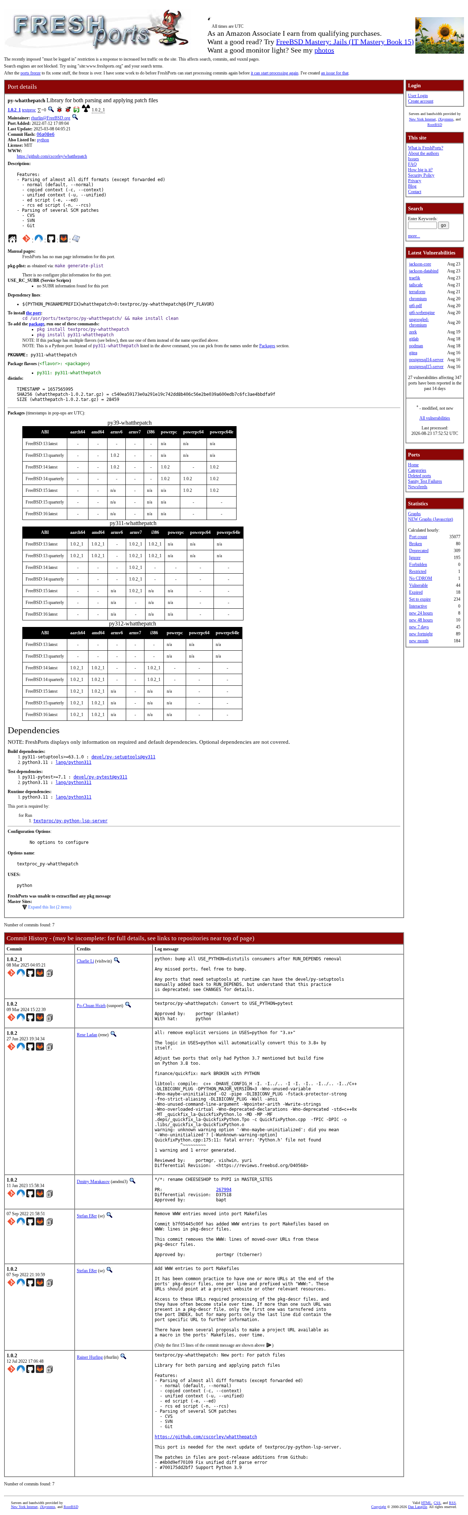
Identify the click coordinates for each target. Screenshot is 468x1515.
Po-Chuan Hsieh (91, 1005)
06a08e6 (45, 134)
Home (413, 464)
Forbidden (418, 564)
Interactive (418, 606)
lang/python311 (73, 762)
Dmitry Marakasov (93, 1181)
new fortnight (421, 633)
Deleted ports (419, 475)
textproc (29, 109)
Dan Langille (417, 1507)
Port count (418, 536)
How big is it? (420, 169)
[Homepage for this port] (12, 240)
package (36, 323)
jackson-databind (423, 270)
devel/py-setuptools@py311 (123, 757)
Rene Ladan (87, 1034)
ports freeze (30, 73)
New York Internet (422, 119)
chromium (418, 298)
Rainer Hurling (90, 1357)
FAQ (412, 164)
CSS (437, 1503)
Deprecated (419, 550)
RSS (452, 1503)
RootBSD (434, 125)
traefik (414, 277)
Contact (414, 191)
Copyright (378, 1507)
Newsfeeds (417, 486)
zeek (413, 331)
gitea (413, 352)
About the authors (423, 153)
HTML (426, 1503)
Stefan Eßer (87, 1215)
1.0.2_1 (14, 109)
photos (324, 50)
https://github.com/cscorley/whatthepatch (52, 156)
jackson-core (420, 264)
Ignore (414, 557)
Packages (267, 345)
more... (414, 235)
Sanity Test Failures (425, 481)
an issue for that (334, 73)
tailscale (416, 284)
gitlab (414, 338)
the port (33, 312)
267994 (223, 1189)
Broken (415, 543)
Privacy (414, 180)
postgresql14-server (426, 359)
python (43, 139)
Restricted (417, 571)
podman (416, 345)
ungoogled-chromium (419, 322)
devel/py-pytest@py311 (100, 777)
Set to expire (420, 599)
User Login (418, 95)
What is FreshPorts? (425, 147)
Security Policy (421, 175)
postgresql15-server (426, 366)
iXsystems (445, 119)
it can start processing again (274, 73)
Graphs (414, 513)
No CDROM (420, 578)
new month (419, 640)
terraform (417, 291)
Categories (417, 470)
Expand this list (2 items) (49, 907)
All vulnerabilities (434, 418)
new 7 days (419, 627)
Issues (413, 158)
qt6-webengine (422, 312)
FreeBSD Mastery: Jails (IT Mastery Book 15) (345, 42)
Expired (416, 592)
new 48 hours (421, 620)
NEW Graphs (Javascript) (430, 519)
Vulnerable (418, 585)
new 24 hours (421, 613)
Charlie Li (85, 961)
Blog (412, 186)
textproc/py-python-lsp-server (70, 820)
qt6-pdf (415, 305)
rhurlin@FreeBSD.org (50, 117)
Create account (420, 101)
